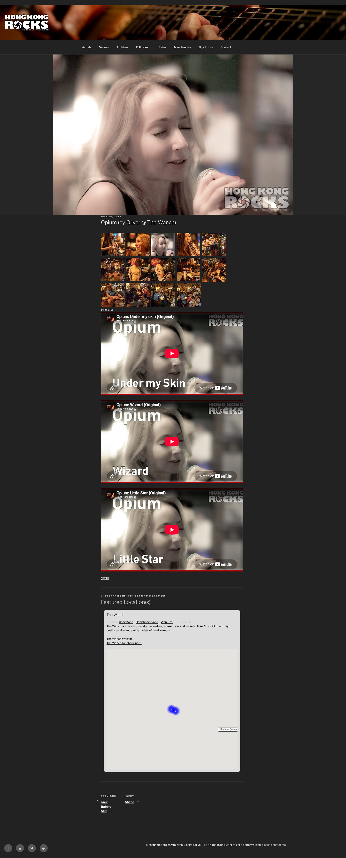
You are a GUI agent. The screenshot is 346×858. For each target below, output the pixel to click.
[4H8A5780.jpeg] (214, 281)
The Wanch (161, 222)
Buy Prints (206, 47)
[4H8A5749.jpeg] (163, 255)
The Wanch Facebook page (124, 643)
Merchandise (182, 47)
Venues (104, 47)
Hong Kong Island (147, 622)
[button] (230, 730)
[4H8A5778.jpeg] (189, 281)
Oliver (133, 222)
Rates (162, 47)
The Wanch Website (120, 638)
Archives (122, 47)
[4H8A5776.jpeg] (138, 281)
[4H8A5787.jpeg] (138, 306)
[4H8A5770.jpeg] (113, 281)
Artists (87, 47)
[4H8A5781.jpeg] (113, 306)
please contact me (274, 844)
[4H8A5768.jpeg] (214, 255)
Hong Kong (126, 622)
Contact (225, 47)
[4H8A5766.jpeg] (189, 255)
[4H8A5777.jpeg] (163, 281)
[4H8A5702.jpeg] (113, 255)
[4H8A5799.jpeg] (189, 306)
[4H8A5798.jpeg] (163, 306)
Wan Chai (167, 622)
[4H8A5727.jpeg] (138, 255)
